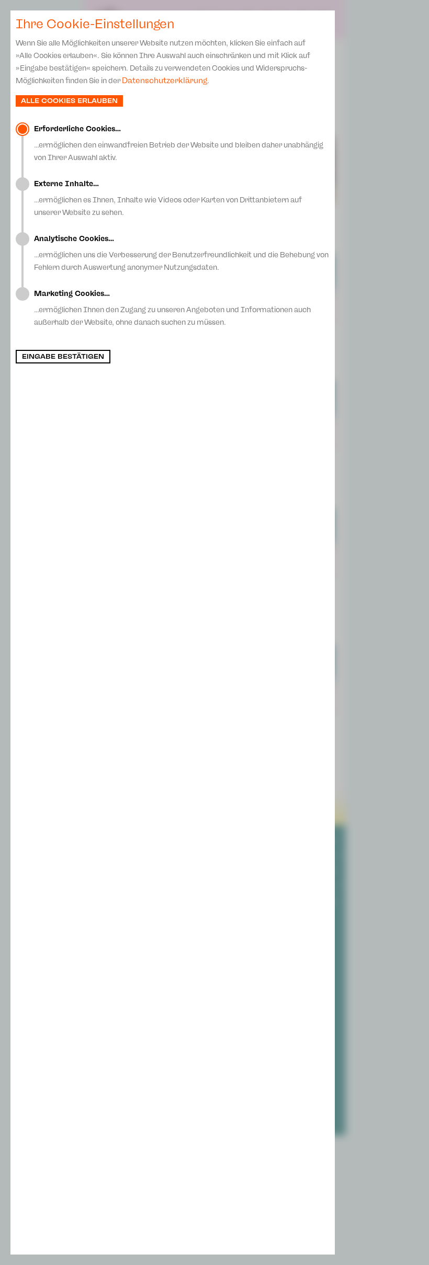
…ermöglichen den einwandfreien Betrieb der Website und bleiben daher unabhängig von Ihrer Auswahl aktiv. (178, 143)
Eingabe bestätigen (63, 356)
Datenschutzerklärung (164, 80)
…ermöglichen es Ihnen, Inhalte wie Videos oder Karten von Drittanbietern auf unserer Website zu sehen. (168, 198)
